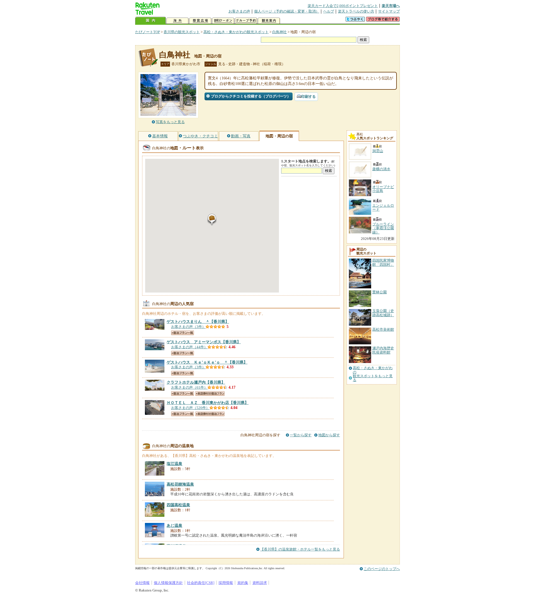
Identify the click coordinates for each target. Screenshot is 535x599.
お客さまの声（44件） (189, 347)
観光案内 (269, 21)
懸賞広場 (200, 21)
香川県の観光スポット (182, 32)
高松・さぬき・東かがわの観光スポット (236, 32)
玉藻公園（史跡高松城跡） (383, 313)
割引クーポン (223, 21)
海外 (177, 21)
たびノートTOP (147, 32)
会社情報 (142, 583)
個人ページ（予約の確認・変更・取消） (286, 11)
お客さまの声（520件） (190, 408)
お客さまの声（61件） (189, 387)
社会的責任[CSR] (200, 583)
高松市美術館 (383, 329)
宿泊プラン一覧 (182, 332)
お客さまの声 (239, 11)
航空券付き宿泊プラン (210, 393)
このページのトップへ (382, 569)
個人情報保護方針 (168, 583)
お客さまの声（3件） (188, 327)
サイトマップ (389, 11)
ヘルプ (328, 11)
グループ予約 (246, 21)
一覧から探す (301, 435)
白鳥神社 (279, 32)
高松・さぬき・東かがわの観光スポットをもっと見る (373, 374)
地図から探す (329, 435)
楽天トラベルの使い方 (356, 11)
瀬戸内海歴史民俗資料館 (383, 350)
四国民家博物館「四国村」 (383, 262)
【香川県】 (198, 321)
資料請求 (259, 583)
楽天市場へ (391, 6)
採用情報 (225, 583)
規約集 (242, 583)
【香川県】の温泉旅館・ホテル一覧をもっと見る (300, 549)
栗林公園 (379, 292)
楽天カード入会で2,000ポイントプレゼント (343, 6)
